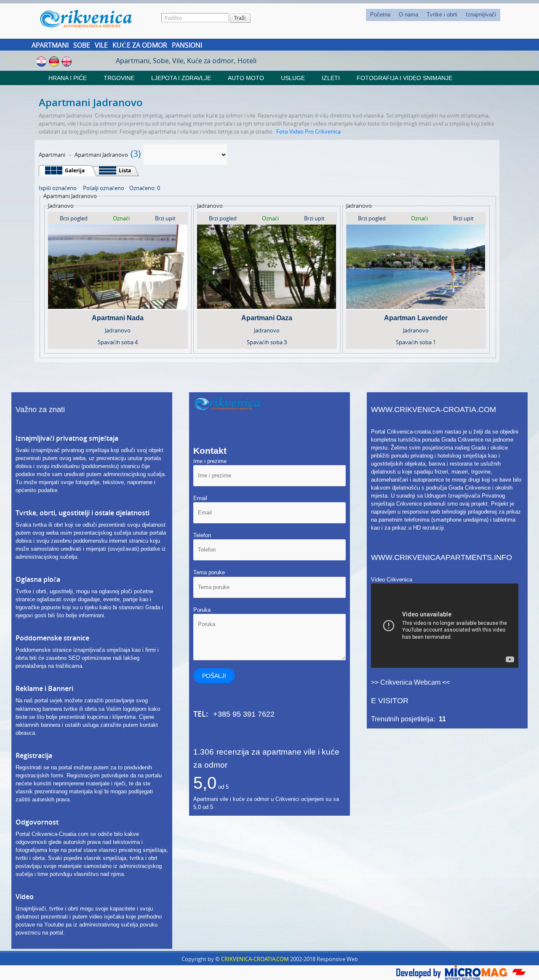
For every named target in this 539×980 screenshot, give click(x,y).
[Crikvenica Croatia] (92, 18)
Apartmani (50, 45)
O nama (408, 14)
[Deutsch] (54, 61)
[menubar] (433, 15)
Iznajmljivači (481, 14)
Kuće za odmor (139, 45)
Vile (101, 45)
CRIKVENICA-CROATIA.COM (255, 959)
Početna (380, 14)
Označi (121, 218)
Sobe (81, 45)
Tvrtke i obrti (442, 14)
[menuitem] (380, 15)
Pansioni (187, 45)
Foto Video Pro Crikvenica (308, 131)
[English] (66, 61)
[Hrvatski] (41, 61)
